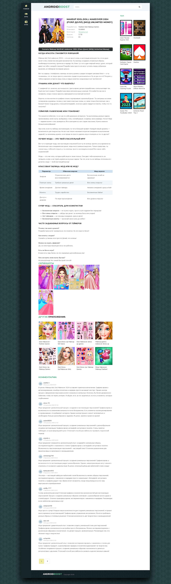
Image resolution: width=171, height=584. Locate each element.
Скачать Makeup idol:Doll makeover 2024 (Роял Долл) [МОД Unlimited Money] (75, 49)
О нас (26, 24)
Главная (26, 9)
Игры (26, 17)
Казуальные (83, 32)
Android (57, 7)
